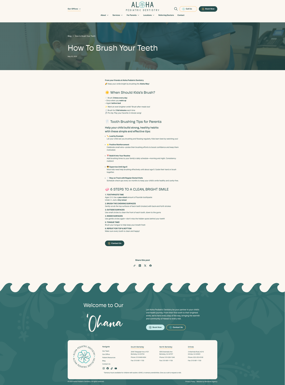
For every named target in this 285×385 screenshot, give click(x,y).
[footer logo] (84, 357)
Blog (69, 36)
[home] (142, 5)
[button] (74, 9)
